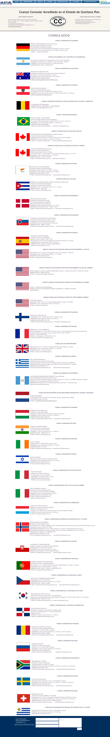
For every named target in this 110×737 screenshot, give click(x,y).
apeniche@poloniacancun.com (62, 552)
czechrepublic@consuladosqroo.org (69, 585)
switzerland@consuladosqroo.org (64, 702)
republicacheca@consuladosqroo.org (46, 585)
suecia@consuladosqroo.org (44, 685)
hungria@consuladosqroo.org (43, 418)
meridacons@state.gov (41, 305)
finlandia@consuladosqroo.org (44, 322)
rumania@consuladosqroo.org (45, 635)
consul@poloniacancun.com (43, 552)
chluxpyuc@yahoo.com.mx (43, 514)
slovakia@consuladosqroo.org (64, 226)
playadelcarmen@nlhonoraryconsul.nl (46, 400)
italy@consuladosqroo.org (38, 498)
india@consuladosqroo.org (43, 434)
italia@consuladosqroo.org (42, 496)
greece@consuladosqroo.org (61, 367)
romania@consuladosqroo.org (64, 635)
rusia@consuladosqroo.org (44, 652)
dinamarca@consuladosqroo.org (44, 208)
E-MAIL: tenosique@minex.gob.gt (40, 384)
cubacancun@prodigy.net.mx (43, 190)
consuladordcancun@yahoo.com (45, 616)
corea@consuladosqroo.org (43, 600)
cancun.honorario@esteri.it (43, 480)
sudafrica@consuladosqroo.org (45, 669)
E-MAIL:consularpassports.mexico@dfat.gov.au (44, 79)
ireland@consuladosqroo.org (61, 448)
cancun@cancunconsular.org (15, 23)
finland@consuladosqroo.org (62, 322)
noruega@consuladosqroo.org (42, 535)
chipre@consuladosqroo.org (43, 175)
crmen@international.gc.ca (42, 158)
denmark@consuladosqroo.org (64, 208)
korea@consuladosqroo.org (60, 600)
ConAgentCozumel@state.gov (43, 287)
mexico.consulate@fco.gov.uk (43, 351)
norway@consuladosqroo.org (62, 535)
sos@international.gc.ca (59, 158)
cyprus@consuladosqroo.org (61, 175)
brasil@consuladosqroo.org (61, 126)
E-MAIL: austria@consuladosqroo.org (41, 94)
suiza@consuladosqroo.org (44, 702)
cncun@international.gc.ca (43, 140)
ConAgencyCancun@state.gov (44, 257)
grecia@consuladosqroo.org (42, 367)
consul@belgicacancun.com (44, 108)
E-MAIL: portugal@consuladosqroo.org (42, 570)
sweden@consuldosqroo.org (64, 685)
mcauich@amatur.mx (24, 720)
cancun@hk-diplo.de (42, 52)
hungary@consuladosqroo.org (62, 418)
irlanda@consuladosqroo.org (43, 448)
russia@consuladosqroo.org (63, 652)
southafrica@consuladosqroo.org (65, 669)
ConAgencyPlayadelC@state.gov (44, 274)
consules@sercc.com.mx (43, 245)
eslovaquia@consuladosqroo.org (44, 226)
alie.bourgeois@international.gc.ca (62, 140)
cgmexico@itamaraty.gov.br (43, 126)
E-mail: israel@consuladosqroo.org (40, 463)
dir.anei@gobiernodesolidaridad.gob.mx (85, 22)
